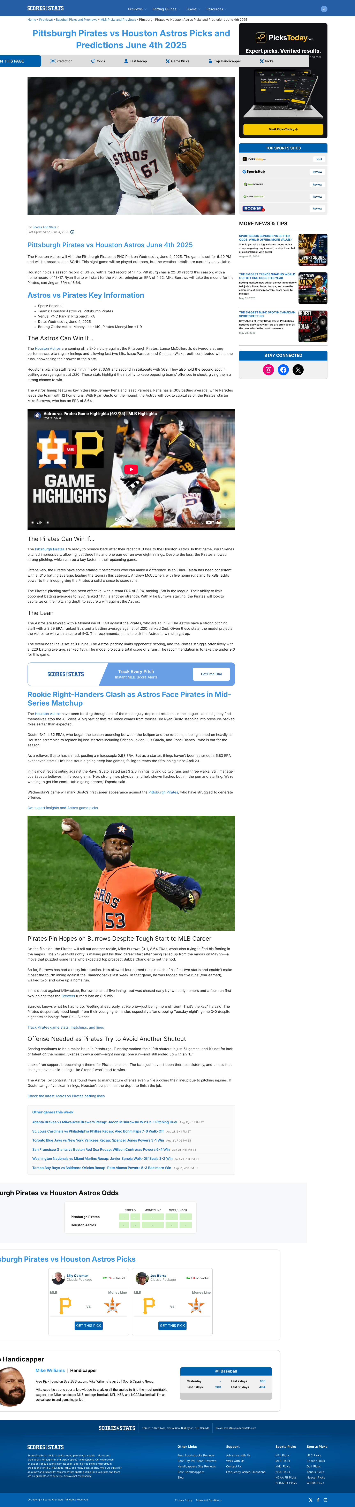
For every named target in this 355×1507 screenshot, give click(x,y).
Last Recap (138, 61)
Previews (135, 9)
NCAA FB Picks (286, 1477)
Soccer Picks (316, 1461)
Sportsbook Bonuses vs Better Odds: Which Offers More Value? (265, 237)
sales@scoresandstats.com (240, 1428)
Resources (214, 9)
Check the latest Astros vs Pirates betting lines (66, 1096)
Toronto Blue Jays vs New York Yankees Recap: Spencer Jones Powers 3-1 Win (98, 1140)
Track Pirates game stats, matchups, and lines (66, 1027)
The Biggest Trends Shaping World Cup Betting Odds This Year (267, 276)
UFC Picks (314, 1455)
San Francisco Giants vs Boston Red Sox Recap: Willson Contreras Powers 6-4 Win (101, 1149)
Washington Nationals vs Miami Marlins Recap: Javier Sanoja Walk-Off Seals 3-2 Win (102, 1158)
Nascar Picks (316, 1477)
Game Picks (180, 61)
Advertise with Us (238, 1455)
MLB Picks (282, 1461)
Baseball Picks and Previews (76, 20)
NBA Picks (282, 1472)
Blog (181, 1477)
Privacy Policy (183, 1500)
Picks (269, 61)
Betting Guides (164, 9)
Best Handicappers (191, 1472)
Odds (101, 61)
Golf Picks (314, 1466)
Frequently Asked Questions (245, 1472)
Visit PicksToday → (283, 129)
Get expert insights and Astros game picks (63, 808)
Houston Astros (48, 348)
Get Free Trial (211, 674)
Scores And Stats (44, 227)
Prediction (64, 61)
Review (317, 171)
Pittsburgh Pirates (50, 549)
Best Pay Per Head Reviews (197, 1461)
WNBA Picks (315, 1483)
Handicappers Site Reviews (197, 1466)
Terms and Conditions (208, 1500)
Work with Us (235, 1461)
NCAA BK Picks (286, 1483)
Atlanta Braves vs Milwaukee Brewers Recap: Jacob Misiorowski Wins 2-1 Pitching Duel (104, 1122)
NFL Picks (282, 1455)
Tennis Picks (315, 1472)
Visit (319, 159)
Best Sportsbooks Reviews (196, 1455)
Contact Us (234, 1466)
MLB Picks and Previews (118, 20)
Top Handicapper (227, 61)
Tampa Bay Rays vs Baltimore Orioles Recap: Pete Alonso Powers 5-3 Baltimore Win (101, 1168)
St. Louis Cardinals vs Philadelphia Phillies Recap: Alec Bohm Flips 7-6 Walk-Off (98, 1131)
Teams (191, 9)
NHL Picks (282, 1466)
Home (32, 20)
